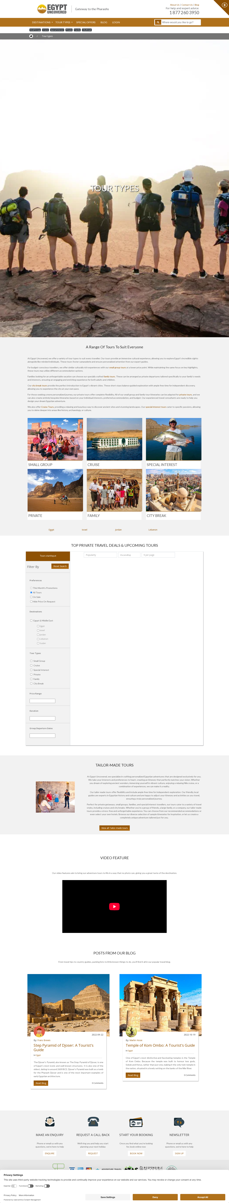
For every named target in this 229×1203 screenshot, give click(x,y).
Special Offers (85, 22)
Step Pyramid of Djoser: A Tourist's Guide (63, 1047)
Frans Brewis (43, 1040)
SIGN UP (179, 1153)
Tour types (47, 36)
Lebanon (152, 529)
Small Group (35, 30)
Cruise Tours (47, 407)
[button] (38, 1013)
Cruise (45, 30)
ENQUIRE (49, 1153)
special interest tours (156, 407)
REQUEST (93, 1153)
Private (69, 30)
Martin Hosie (135, 1040)
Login (116, 22)
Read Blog (41, 1083)
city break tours (39, 385)
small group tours (117, 367)
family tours (109, 376)
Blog (197, 4)
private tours (185, 394)
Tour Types (63, 22)
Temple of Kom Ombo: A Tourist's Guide (160, 1045)
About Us (174, 4)
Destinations (41, 22)
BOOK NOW (136, 1153)
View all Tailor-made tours (114, 827)
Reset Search (60, 566)
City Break (87, 30)
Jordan (118, 529)
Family (77, 30)
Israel (84, 529)
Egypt (51, 529)
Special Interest (57, 30)
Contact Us (187, 4)
